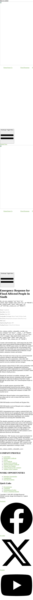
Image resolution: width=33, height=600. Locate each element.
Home (5, 67)
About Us (9, 67)
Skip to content (4, 0)
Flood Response (24, 67)
